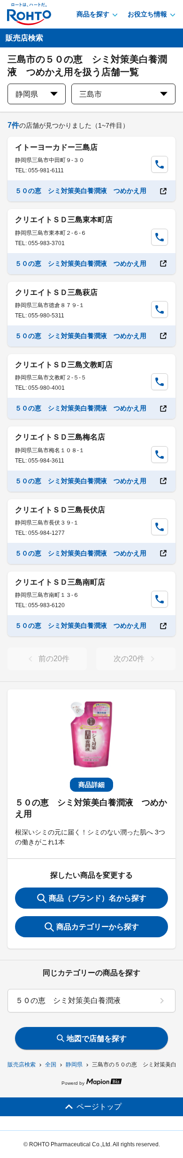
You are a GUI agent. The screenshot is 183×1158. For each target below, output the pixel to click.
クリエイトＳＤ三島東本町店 (64, 220)
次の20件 (129, 659)
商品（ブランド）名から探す (97, 898)
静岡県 (74, 1064)
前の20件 (53, 659)
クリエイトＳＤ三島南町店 (60, 582)
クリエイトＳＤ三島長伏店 (60, 510)
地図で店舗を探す (97, 1038)
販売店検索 (22, 1064)
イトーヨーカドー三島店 (56, 147)
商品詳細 (91, 784)
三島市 (90, 94)
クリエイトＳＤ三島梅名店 (60, 437)
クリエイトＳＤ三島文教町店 (64, 365)
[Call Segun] (159, 164)
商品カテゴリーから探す (97, 927)
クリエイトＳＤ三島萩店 (56, 292)
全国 (50, 1064)
